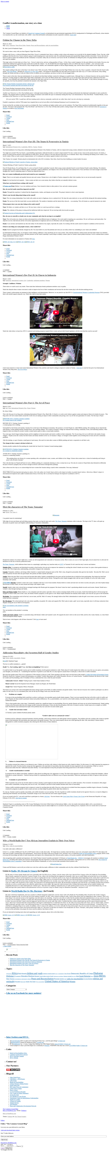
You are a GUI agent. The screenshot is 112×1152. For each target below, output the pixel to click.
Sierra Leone (23, 981)
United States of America (57, 981)
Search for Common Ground (36, 33)
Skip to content (5, 1)
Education (24, 976)
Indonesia (8, 280)
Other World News (15, 1077)
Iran (73, 976)
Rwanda (17, 981)
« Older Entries (7, 946)
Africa (7, 45)
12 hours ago (61, 1041)
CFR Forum (13, 1080)
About (8, 28)
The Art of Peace (22, 369)
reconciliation (88, 979)
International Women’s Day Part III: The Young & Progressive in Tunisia (36, 141)
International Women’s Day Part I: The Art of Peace (26, 403)
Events (9, 837)
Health (51, 976)
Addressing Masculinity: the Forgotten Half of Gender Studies (31, 653)
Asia (9, 408)
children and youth (34, 973)
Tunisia (35, 147)
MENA (30, 147)
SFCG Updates (12, 138)
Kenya (92, 976)
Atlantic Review (14, 1103)
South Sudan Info (15, 1085)
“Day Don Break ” (12, 71)
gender (11, 658)
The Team (12, 512)
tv (16, 512)
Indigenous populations (58, 976)
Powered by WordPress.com (8, 1142)
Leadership (24, 147)
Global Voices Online (16, 1088)
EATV (62, 564)
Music (8, 979)
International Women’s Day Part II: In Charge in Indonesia (29, 275)
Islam (77, 976)
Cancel (3, 1148)
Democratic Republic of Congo (82, 973)
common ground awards (49, 973)
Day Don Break (19, 108)
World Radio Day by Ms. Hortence (26, 891)
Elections (31, 976)
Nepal (28, 408)
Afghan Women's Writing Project (19, 1084)
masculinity (17, 658)
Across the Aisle (14, 1095)
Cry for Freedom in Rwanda (17, 1091)
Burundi (24, 973)
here (37, 619)
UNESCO (81, 858)
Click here (79, 368)
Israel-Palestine (84, 976)
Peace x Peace (14, 1090)
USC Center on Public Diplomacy (19, 1093)
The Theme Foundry (20, 1116)
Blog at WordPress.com (9, 1110)
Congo (56, 973)
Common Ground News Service (19, 1054)
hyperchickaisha (15, 1041)
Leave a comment (8, 136)
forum (7, 658)
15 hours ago (83, 1045)
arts (7, 408)
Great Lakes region (44, 976)
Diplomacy (10, 976)
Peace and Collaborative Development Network (23, 1106)
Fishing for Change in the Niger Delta (20, 40)
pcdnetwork (16, 1044)
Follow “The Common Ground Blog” (14, 1124)
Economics (18, 976)
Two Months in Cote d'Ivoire (18, 1096)
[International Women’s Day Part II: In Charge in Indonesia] (30, 242)
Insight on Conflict (15, 1099)
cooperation (61, 973)
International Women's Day (13, 147)
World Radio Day (72, 858)
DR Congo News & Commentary (19, 1087)
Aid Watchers (13, 1104)
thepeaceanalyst (15, 1042)
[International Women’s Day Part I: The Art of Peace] (10, 242)
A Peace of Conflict (15, 1101)
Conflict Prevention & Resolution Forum (97, 674)
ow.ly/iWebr (72, 1045)
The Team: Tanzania (8, 564)
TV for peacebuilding (40, 981)
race (65, 979)
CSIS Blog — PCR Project (17, 1079)
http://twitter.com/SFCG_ (17, 1037)
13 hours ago (67, 1044)
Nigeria (28, 45)
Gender (10, 271)
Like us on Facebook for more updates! (23, 993)
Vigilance (23, 1110)
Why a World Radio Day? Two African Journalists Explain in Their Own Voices (38, 840)
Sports (7, 512)
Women (40, 147)
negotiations (18, 979)
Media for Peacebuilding (16, 1082)
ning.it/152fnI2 (59, 1044)
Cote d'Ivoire (67, 973)
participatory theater (26, 979)
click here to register (21, 798)
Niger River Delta (20, 45)
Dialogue (12, 45)
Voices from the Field (22, 944)
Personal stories (59, 979)
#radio (78, 1045)
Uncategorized (12, 649)
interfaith (70, 976)
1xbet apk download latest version (10, 1130)
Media (96, 976)
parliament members (39, 280)
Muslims (12, 979)
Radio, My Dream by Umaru (24, 871)
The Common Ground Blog (10, 1109)
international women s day (19, 280)
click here (47, 796)
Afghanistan (8, 973)
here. (33, 239)
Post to (19, 1146)
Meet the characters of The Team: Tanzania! (23, 507)
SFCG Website (14, 1058)
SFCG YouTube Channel (17, 1056)
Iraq (75, 976)
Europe (37, 976)
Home (8, 27)
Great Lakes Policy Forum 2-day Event (74, 796)
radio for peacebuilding (52, 45)
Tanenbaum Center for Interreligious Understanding (24, 1098)
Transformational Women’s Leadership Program (86, 292)
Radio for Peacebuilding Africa (87, 853)
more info (73, 35)
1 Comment (6, 270)
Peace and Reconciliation (38, 45)
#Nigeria (47, 1045)
